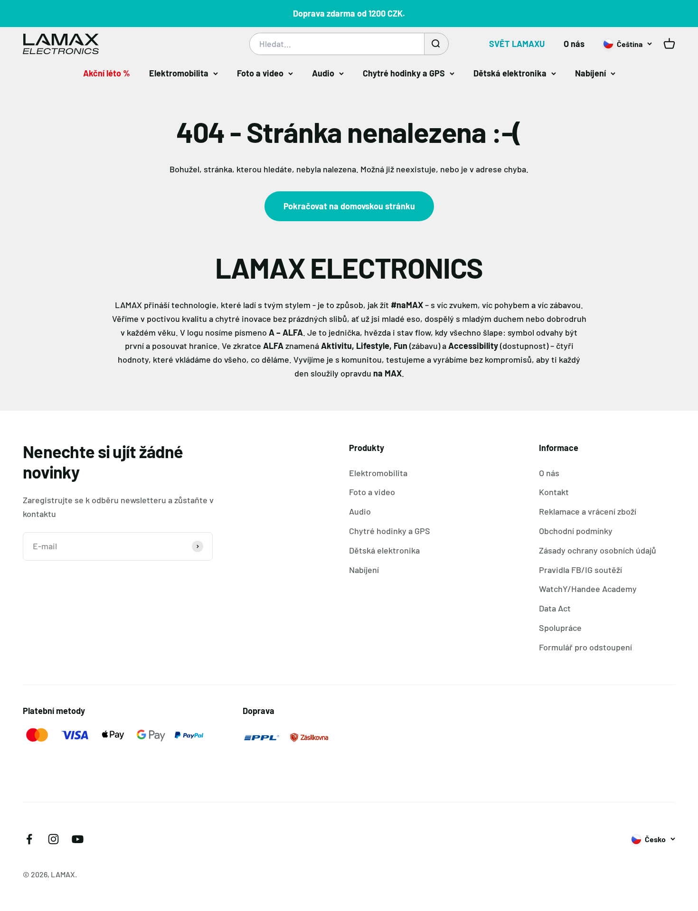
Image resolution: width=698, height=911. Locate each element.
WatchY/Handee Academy (588, 588)
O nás (574, 43)
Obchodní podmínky (576, 531)
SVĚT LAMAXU (517, 43)
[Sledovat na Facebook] (29, 839)
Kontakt (554, 492)
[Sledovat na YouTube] (77, 839)
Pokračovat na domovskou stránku (349, 206)
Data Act (555, 608)
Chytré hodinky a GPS (404, 73)
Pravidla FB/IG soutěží (580, 569)
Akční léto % (106, 73)
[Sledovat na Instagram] (53, 839)
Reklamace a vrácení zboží (587, 511)
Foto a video (260, 73)
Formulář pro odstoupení (585, 647)
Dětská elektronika (510, 73)
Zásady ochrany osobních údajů (597, 550)
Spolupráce (560, 627)
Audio (323, 73)
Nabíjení (590, 73)
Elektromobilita (178, 73)
